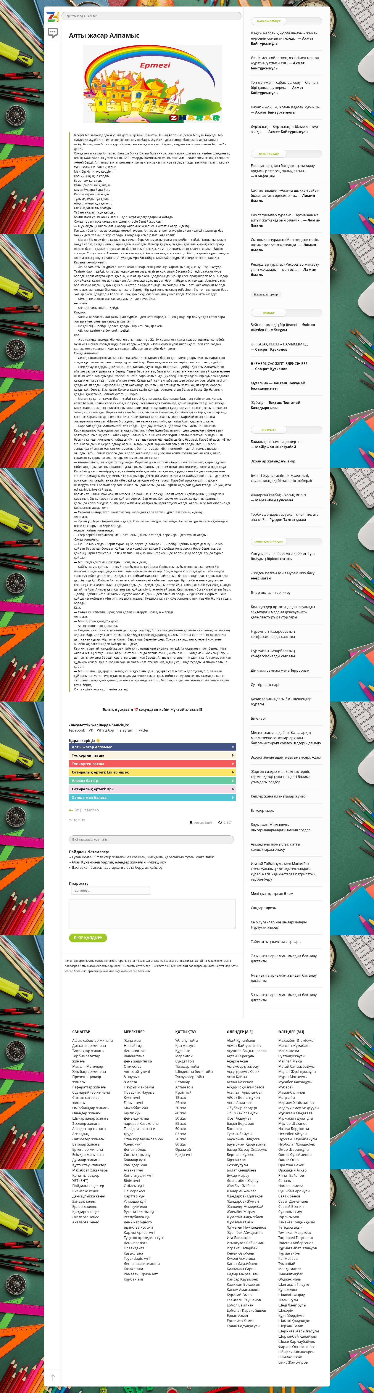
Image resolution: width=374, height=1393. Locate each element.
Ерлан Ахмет (237, 1315)
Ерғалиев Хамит (240, 1320)
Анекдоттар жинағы (89, 1128)
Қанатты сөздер (86, 1175)
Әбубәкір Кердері (242, 1108)
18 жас (181, 1097)
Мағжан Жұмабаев (294, 1045)
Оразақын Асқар (292, 1170)
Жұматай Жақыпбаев (245, 1217)
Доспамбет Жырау (242, 1180)
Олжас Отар (288, 1159)
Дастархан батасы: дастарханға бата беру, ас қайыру (117, 867)
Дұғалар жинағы (86, 1159)
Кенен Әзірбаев (240, 1253)
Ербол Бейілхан (240, 1305)
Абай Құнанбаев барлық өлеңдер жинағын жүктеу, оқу (119, 862)
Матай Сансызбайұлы (296, 1066)
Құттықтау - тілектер (89, 1165)
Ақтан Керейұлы (241, 1056)
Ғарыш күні (133, 1102)
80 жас (181, 1144)
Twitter (143, 730)
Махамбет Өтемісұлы (296, 1040)
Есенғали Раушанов (244, 1300)
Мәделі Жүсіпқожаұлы (297, 1071)
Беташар (182, 1082)
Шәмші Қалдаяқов (294, 1320)
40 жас (181, 1113)
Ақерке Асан (237, 1061)
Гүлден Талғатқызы (287, 519)
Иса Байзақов (238, 1237)
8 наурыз (131, 1076)
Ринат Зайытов (291, 1175)
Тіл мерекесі (134, 1191)
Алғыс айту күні (137, 1071)
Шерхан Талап (290, 1326)
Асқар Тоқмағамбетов (245, 1087)
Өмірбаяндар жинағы (90, 1108)
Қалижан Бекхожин (243, 1284)
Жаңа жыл (132, 1040)
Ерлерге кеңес (84, 1206)
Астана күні (133, 1170)
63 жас (181, 1133)
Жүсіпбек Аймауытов (245, 1232)
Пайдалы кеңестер (88, 1185)
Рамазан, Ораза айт (141, 1274)
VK (91, 730)
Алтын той (184, 1087)
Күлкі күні (132, 1097)
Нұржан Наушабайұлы (297, 1139)
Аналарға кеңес (85, 1222)
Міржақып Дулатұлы (295, 1118)
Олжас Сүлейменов (294, 1154)
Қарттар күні (134, 1196)
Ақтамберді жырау (243, 1066)
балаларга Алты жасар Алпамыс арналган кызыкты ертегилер (107, 966)
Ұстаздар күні (135, 1201)
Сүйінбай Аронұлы (294, 1191)
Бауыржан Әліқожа (243, 1139)
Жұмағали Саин (240, 1222)
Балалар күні (135, 1159)
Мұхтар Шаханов (293, 1123)
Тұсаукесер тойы (189, 1076)
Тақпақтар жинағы (88, 1050)
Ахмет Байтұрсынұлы (275, 112)
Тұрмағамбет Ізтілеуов (297, 1248)
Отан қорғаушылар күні (144, 1139)
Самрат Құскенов (271, 349)
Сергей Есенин (291, 1206)
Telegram (125, 730)
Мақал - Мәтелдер (87, 1066)
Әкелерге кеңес (85, 1217)
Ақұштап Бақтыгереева (247, 1050)
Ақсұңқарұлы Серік (243, 1071)
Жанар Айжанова (242, 1191)
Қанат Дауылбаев (242, 1263)
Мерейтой (184, 1056)
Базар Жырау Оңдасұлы (247, 1149)
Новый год (133, 1045)
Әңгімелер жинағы (88, 1139)
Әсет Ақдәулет (239, 1118)
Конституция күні (138, 1175)
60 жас (181, 1128)
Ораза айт (184, 1149)
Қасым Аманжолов (243, 1289)
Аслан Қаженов (240, 1082)
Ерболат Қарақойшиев (246, 1310)
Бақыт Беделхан (240, 1123)
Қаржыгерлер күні (139, 1232)
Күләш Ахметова (241, 1258)
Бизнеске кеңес (85, 1191)
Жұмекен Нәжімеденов (246, 1227)
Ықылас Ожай (290, 1357)
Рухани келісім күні (140, 1211)
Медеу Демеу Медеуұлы (298, 1108)
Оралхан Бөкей (291, 1165)
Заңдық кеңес (84, 1201)
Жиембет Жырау (241, 1211)
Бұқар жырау (238, 1175)
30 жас (181, 1108)
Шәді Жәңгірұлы (292, 1305)
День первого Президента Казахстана (136, 1248)
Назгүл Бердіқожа (293, 1128)
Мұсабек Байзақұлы (295, 1082)
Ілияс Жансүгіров (293, 1362)
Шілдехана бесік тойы (194, 1071)
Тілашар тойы (187, 1066)
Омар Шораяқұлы (293, 1149)
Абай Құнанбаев (241, 1040)
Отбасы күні (134, 1185)
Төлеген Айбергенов (295, 1243)
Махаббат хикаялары (90, 1170)
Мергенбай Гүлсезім (274, 500)
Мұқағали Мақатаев (295, 1113)
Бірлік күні (132, 1113)
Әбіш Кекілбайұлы (242, 1113)
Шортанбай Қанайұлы (297, 1336)
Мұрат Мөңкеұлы (293, 1076)
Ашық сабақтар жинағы (92, 1040)
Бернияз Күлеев (240, 1154)
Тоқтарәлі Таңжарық (295, 1237)
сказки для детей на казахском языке (205, 961)
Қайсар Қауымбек (242, 1279)
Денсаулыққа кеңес (89, 1196)
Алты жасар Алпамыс (135, 971)
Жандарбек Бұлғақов (245, 1196)
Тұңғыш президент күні (144, 1237)
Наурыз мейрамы (139, 1087)
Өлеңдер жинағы (87, 1113)
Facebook (77, 730)
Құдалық (182, 1050)
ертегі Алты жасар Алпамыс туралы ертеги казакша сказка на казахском (129, 961)
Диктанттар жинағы (89, 1045)
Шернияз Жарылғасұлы (298, 1331)
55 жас (181, 1123)
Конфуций (265, 176)
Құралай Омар (239, 1294)
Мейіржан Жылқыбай (275, 447)
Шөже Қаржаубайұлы (297, 1341)
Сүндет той (184, 1061)
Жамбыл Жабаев (241, 1185)
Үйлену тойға (186, 1040)
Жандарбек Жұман (243, 1201)
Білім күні (132, 1180)
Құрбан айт (133, 1279)
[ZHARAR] (52, 15)
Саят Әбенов (289, 1196)
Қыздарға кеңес (86, 1211)
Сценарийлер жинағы (91, 1092)
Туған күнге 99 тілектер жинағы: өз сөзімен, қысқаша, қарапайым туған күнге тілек (143, 857)
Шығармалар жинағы (90, 1118)
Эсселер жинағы (86, 1123)
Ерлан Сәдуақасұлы (243, 1326)
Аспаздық (80, 1133)
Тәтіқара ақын (290, 1227)
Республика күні (138, 1217)
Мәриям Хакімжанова (297, 1102)
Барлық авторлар (266, 294)
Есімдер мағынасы (88, 1154)
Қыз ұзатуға (185, 1045)
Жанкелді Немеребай (245, 1206)
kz (77, 810)
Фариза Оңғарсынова (297, 1346)
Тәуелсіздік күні (137, 1258)
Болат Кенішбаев (241, 1170)
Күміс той (183, 1092)
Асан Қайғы (237, 1076)
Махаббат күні (136, 1108)
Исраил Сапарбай (242, 1248)
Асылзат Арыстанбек (244, 1092)
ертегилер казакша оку (104, 971)
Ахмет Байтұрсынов (244, 1045)
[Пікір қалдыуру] (52, 32)
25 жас (181, 1102)
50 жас (181, 1118)
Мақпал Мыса (290, 1061)
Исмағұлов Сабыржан (245, 1243)
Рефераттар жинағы (89, 1087)
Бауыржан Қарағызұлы (246, 1144)
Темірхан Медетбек (294, 1232)
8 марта (130, 1082)
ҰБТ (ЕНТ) (80, 1180)
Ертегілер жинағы (87, 1149)
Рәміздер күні (135, 1165)
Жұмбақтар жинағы (89, 1071)
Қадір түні (183, 1154)
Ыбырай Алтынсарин (296, 1352)
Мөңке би (286, 1097)
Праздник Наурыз (139, 1092)
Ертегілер (90, 810)
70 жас (181, 1139)
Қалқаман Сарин (241, 1268)
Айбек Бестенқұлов (243, 1097)
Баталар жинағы (86, 1144)
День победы (135, 1149)
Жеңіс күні (132, 1144)
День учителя (135, 1206)
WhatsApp (105, 730)
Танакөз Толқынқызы (296, 1222)
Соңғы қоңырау (137, 1154)
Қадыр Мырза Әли (242, 1274)
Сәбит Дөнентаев (293, 1201)
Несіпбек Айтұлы (292, 1133)
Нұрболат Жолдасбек (296, 1144)
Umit (208, 822)
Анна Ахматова (240, 1102)
